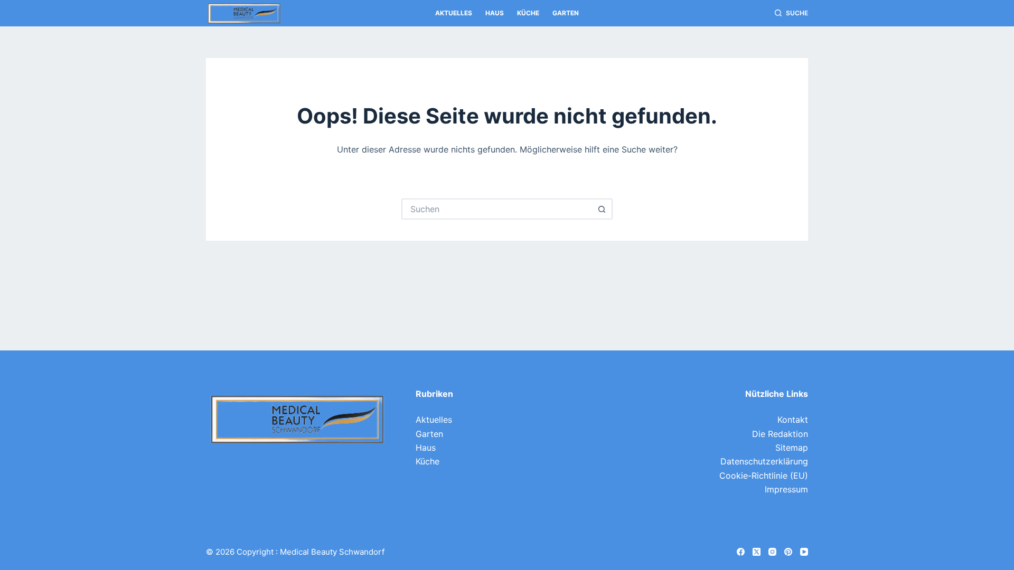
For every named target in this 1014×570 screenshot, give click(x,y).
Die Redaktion (780, 434)
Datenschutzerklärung (764, 461)
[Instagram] (772, 552)
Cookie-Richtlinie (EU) (763, 475)
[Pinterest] (788, 552)
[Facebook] (741, 552)
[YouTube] (804, 552)
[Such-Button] (602, 209)
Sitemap (791, 447)
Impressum (786, 489)
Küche (528, 13)
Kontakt (792, 419)
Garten (565, 13)
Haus (494, 13)
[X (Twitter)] (756, 552)
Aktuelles (453, 13)
